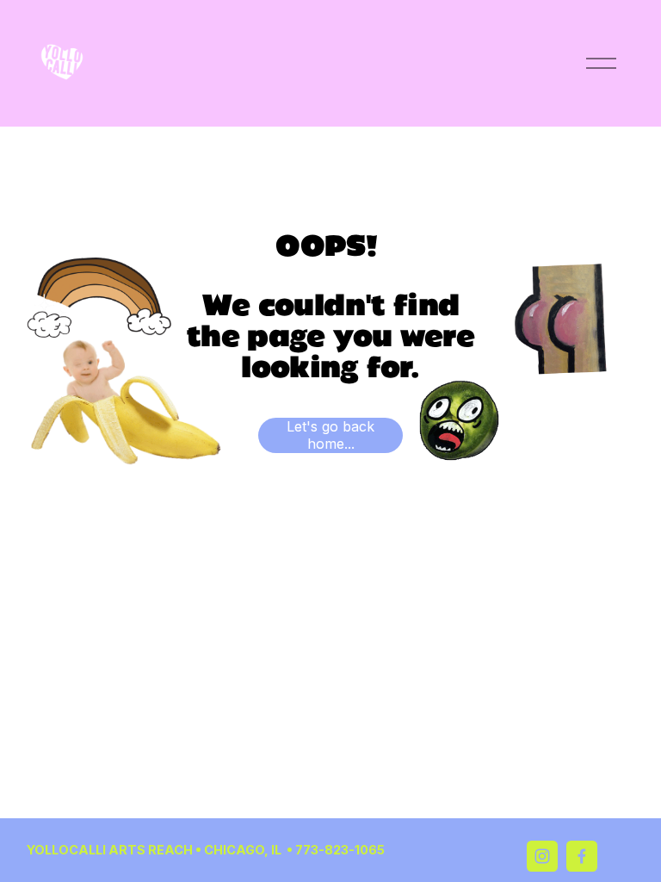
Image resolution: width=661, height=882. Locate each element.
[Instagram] (542, 856)
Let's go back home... (330, 435)
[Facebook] (581, 856)
